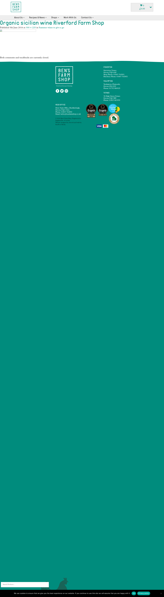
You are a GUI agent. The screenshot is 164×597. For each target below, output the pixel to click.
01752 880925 (114, 88)
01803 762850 (66, 112)
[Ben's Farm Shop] (16, 7)
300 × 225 (31, 28)
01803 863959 (114, 100)
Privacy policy (143, 593)
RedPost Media (60, 125)
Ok (134, 593)
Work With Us (70, 18)
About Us (18, 18)
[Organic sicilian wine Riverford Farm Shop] (18, 43)
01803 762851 (119, 75)
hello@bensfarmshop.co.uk (71, 114)
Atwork (71, 122)
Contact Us (86, 18)
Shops (54, 18)
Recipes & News (37, 18)
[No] (161, 593)
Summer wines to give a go (51, 28)
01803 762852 (122, 77)
